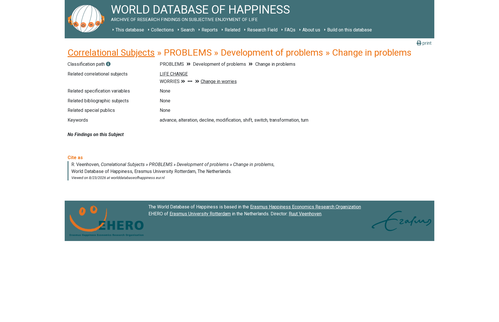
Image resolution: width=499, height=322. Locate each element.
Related (232, 30)
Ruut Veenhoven (305, 213)
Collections (162, 30)
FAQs (289, 30)
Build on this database (349, 30)
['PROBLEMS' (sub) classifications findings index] (108, 64)
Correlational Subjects (111, 52)
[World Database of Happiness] (88, 19)
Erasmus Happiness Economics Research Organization (305, 207)
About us (311, 30)
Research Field (262, 30)
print (426, 43)
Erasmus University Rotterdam (200, 213)
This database (130, 30)
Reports (210, 30)
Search (188, 30)
